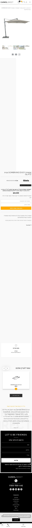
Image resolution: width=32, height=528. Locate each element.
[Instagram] (19, 489)
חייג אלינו (8, 526)
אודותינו (16, 497)
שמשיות (17, 8)
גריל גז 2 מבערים (16, 523)
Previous (7, 368)
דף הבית (29, 8)
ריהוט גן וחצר (23, 8)
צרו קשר (16, 506)
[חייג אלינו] (8, 524)
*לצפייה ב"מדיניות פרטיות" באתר (23, 468)
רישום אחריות (16, 499)
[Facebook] (21, 489)
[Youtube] (16, 489)
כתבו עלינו (16, 510)
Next (4, 368)
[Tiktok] (13, 489)
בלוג (16, 508)
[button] (30, 2)
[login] (26, 2)
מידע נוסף (16, 389)
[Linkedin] (11, 489)
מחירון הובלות (16, 504)
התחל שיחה (23, 526)
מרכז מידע (16, 501)
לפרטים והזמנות (16, 483)
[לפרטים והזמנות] (16, 480)
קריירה (16, 503)
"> (16, 28)
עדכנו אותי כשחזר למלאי (16, 208)
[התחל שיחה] (23, 524)
